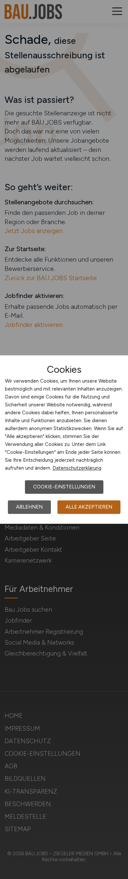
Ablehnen (29, 507)
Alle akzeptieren (89, 507)
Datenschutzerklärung (77, 468)
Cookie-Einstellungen (64, 487)
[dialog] (64, 439)
